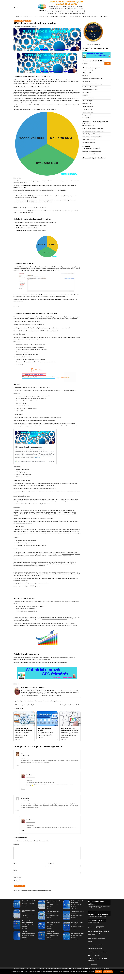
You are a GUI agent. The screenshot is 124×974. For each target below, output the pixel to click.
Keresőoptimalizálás (22, 701)
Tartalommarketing (86, 106)
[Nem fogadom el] (121, 971)
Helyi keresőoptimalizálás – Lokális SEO (91, 78)
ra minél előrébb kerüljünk (49, 81)
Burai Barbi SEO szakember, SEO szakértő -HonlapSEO (66, 2)
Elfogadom (98, 971)
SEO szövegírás (58, 701)
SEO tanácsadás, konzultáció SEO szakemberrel (93, 131)
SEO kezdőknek (28, 20)
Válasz (17, 765)
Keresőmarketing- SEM (87, 81)
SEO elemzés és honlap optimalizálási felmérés (93, 128)
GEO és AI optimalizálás (88, 125)
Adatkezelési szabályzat (93, 922)
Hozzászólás (16, 844)
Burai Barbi (29, 774)
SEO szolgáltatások (41, 16)
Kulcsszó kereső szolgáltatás (88, 142)
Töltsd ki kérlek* (17, 877)
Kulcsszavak (85, 92)
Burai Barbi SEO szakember (98, 938)
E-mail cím (51, 863)
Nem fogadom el (108, 971)
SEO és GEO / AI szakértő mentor (90, 154)
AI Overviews (85, 72)
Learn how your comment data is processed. (41, 890)
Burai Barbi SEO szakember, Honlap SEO (23, 26)
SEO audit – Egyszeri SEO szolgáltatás (91, 134)
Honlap (15, 870)
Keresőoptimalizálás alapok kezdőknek (36, 701)
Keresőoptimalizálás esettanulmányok (90, 84)
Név (14, 863)
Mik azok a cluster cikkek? (77, 933)
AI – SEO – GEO (86, 70)
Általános (41, 318)
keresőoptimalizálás (26, 79)
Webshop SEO (85, 117)
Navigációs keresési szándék (28, 900)
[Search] (18, 7)
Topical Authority (86, 112)
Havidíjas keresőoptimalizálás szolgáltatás (91, 136)
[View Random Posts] (14, 7)
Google (84, 75)
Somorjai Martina (25, 798)
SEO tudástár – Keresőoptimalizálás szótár (97, 916)
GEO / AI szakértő (75, 16)
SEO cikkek (104, 16)
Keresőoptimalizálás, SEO (24, 16)
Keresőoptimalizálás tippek (88, 86)
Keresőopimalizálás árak (58, 16)
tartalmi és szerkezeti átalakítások (20, 83)
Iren (22, 753)
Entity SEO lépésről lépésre (53, 922)
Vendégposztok (85, 115)
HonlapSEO (42, 688)
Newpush (94, 964)
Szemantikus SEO (86, 103)
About (15, 684)
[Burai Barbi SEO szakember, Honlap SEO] (17, 694)
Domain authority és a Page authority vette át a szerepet (54, 619)
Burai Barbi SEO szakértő (91, 16)
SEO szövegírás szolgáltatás (88, 139)
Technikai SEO (85, 109)
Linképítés (84, 95)
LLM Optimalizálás (86, 98)
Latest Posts (21, 684)
